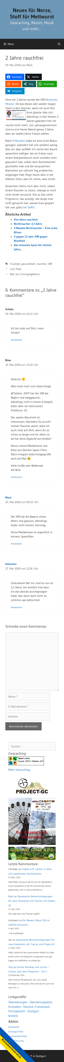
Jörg (10, 967)
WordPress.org (16, 1040)
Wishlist (13, 1016)
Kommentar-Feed (17, 1036)
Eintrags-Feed (15, 1031)
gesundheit (28, 264)
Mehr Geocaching (19, 769)
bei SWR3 (28, 207)
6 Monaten (18, 140)
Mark (8, 497)
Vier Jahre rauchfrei (26, 219)
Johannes (11, 564)
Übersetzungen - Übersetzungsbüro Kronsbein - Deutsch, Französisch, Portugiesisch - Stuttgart (30, 1006)
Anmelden (13, 1027)
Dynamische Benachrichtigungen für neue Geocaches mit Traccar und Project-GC (32, 901)
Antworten (16, 339)
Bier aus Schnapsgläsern (25, 274)
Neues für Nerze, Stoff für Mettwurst (32, 13)
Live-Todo (15, 269)
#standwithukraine (11, 1048)
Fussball (15, 264)
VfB (50, 264)
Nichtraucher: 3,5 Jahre (28, 224)
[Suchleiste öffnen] (59, 44)
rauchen (42, 264)
